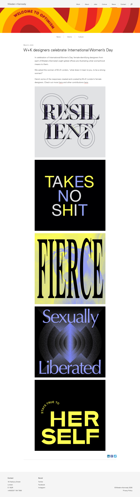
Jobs (95, 4)
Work (78, 4)
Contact (123, 4)
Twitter (40, 482)
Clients (69, 37)
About (87, 4)
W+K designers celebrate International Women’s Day (68, 50)
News (114, 4)
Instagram (41, 488)
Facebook (41, 485)
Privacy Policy (127, 491)
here (61, 82)
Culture (104, 4)
